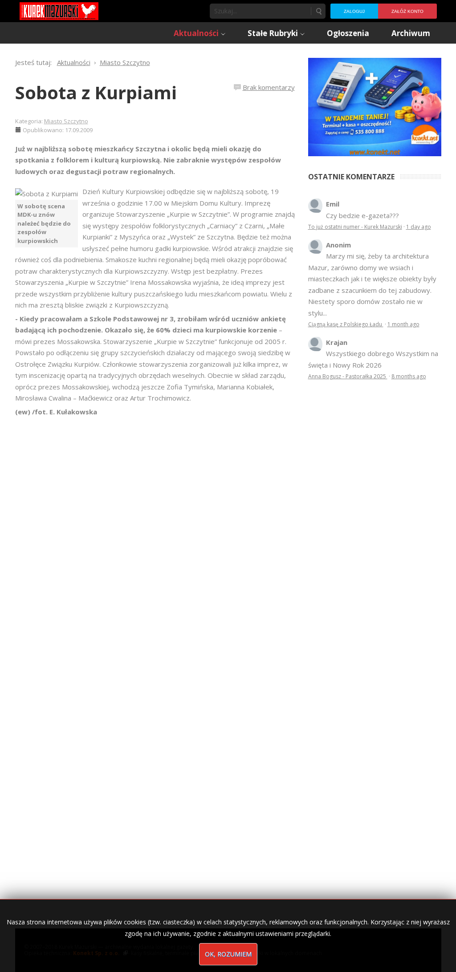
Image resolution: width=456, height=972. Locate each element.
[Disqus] (155, 542)
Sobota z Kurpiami (96, 92)
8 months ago (408, 376)
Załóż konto (407, 11)
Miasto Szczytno (66, 121)
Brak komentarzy (269, 87)
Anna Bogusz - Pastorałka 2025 (347, 376)
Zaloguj (354, 11)
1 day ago (418, 227)
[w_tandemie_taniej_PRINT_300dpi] (374, 105)
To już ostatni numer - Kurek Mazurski (355, 227)
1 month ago (403, 324)
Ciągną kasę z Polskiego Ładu (345, 324)
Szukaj (318, 11)
